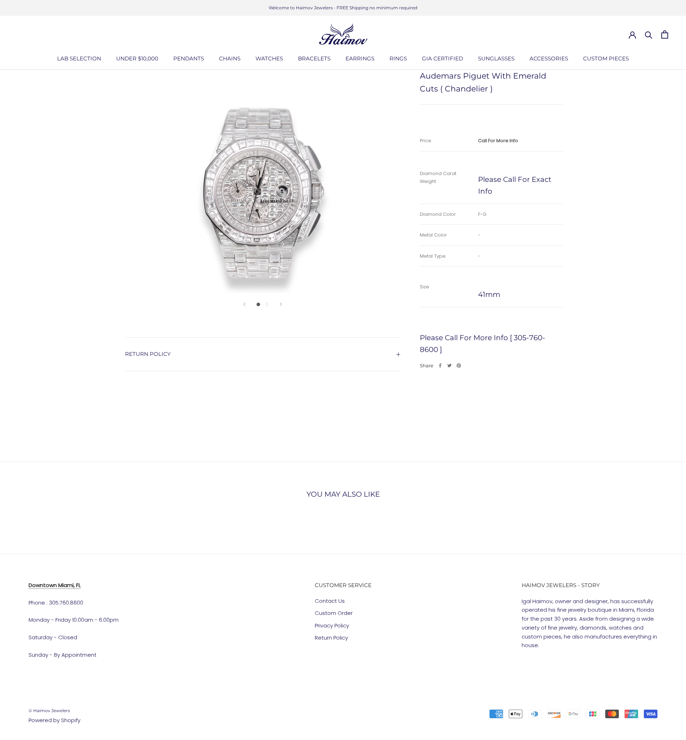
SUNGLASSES (496, 58)
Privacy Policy (332, 625)
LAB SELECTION (79, 58)
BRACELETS (314, 58)
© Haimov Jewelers (49, 710)
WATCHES (269, 58)
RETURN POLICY (148, 354)
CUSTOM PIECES (606, 58)
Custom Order (334, 613)
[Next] (281, 304)
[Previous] (244, 304)
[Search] (648, 34)
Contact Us (330, 601)
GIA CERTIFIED (442, 58)
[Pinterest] (459, 365)
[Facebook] (440, 365)
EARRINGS (360, 58)
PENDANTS (188, 58)
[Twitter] (449, 365)
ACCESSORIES (549, 58)
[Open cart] (664, 34)
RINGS (398, 58)
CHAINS (229, 58)
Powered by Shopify (54, 720)
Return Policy (331, 637)
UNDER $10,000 (137, 58)
